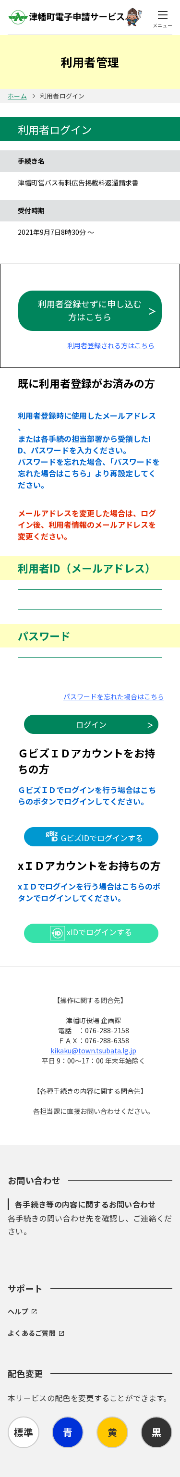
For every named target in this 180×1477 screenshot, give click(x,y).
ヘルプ (18, 1311)
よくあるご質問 (32, 1333)
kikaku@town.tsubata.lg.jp (93, 1050)
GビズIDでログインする (101, 837)
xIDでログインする (98, 932)
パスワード (44, 635)
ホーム (17, 96)
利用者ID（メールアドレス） (87, 567)
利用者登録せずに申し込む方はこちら (90, 310)
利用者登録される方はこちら (111, 345)
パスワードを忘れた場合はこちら (113, 696)
